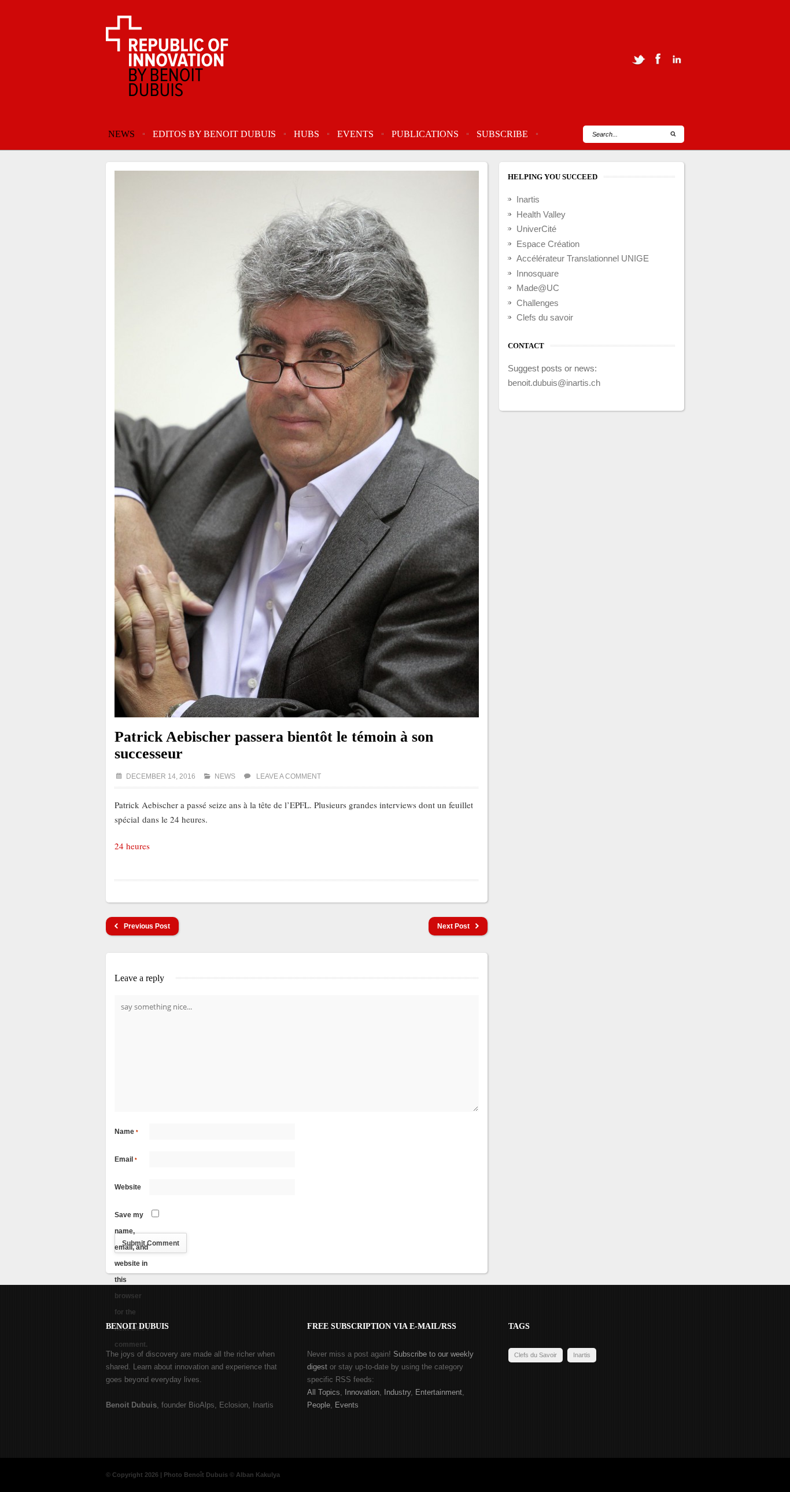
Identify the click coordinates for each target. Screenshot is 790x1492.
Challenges (537, 303)
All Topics (323, 1392)
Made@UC (537, 288)
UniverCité (536, 229)
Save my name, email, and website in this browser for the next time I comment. (132, 1217)
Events (355, 134)
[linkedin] (676, 59)
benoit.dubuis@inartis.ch (554, 383)
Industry (397, 1392)
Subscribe (502, 134)
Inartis (528, 199)
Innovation (362, 1392)
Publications (425, 134)
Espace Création (547, 244)
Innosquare (537, 273)
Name (126, 1132)
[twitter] (638, 59)
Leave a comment (288, 776)
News (121, 134)
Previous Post (147, 926)
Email (126, 1159)
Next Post (453, 926)
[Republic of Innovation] (168, 59)
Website (128, 1187)
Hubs (306, 134)
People (318, 1405)
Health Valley (541, 214)
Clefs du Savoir (535, 1354)
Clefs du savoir (544, 317)
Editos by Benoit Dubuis (214, 134)
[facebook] (657, 59)
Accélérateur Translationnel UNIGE (582, 258)
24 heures (132, 846)
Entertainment (438, 1392)
